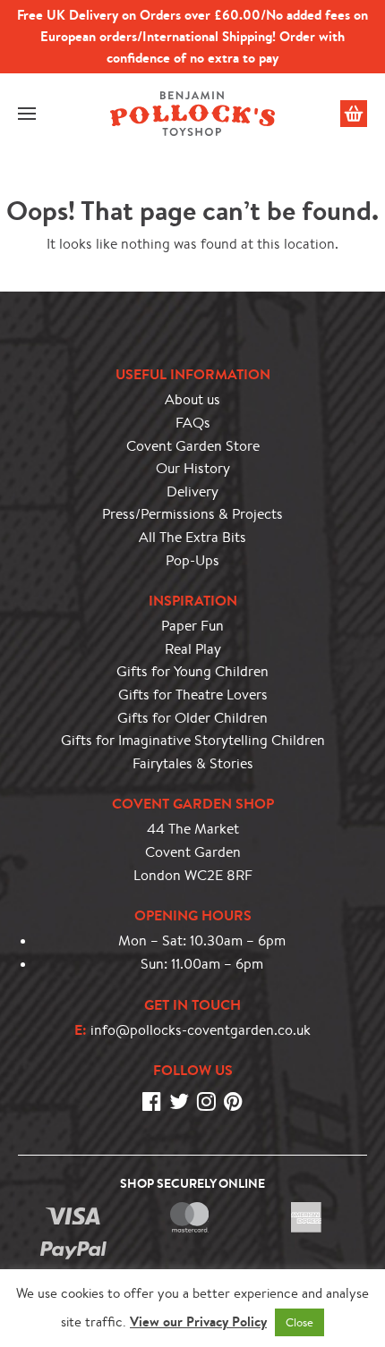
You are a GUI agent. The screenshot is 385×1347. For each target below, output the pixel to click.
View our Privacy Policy (198, 1321)
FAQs (192, 422)
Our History (193, 468)
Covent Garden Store (193, 445)
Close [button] (299, 1322)
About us (192, 399)
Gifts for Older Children (192, 717)
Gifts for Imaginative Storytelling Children (193, 740)
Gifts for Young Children (192, 671)
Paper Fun (192, 625)
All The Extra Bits (192, 537)
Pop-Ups (192, 560)
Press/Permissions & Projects (192, 513)
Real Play (193, 649)
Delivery (192, 491)
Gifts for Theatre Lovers (193, 694)
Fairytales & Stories (193, 763)
